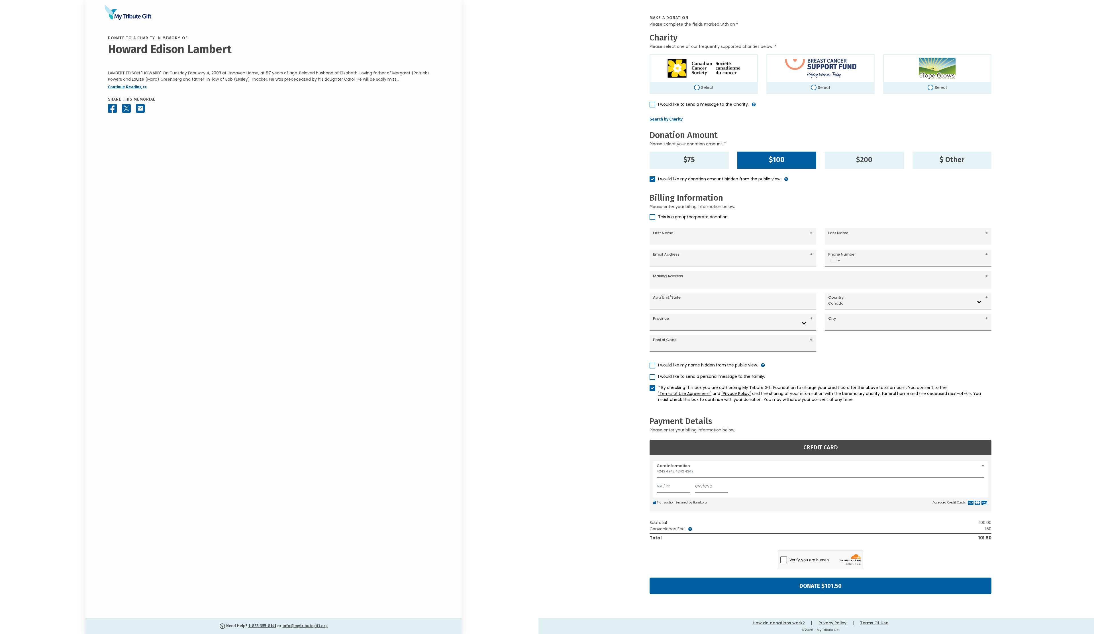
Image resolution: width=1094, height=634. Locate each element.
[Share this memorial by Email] (140, 108)
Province (661, 318)
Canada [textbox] (836, 303)
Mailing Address (668, 276)
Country (836, 297)
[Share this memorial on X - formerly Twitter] (126, 108)
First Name (663, 233)
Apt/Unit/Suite (667, 297)
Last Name (838, 233)
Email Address (666, 254)
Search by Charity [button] (666, 119)
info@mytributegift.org (305, 625)
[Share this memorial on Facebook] (112, 108)
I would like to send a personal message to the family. (711, 376)
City (832, 318)
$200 (864, 160)
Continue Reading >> (127, 87)
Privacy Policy (832, 623)
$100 (777, 160)
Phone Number (842, 254)
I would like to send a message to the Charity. (703, 104)
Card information (673, 465)
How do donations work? (779, 623)
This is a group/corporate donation (693, 217)
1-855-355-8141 (262, 625)
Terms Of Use (874, 623)
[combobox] (835, 260)
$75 (689, 160)
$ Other (952, 160)
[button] (753, 106)
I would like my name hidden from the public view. (708, 365)
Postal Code (665, 340)
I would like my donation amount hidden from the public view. (719, 179)
